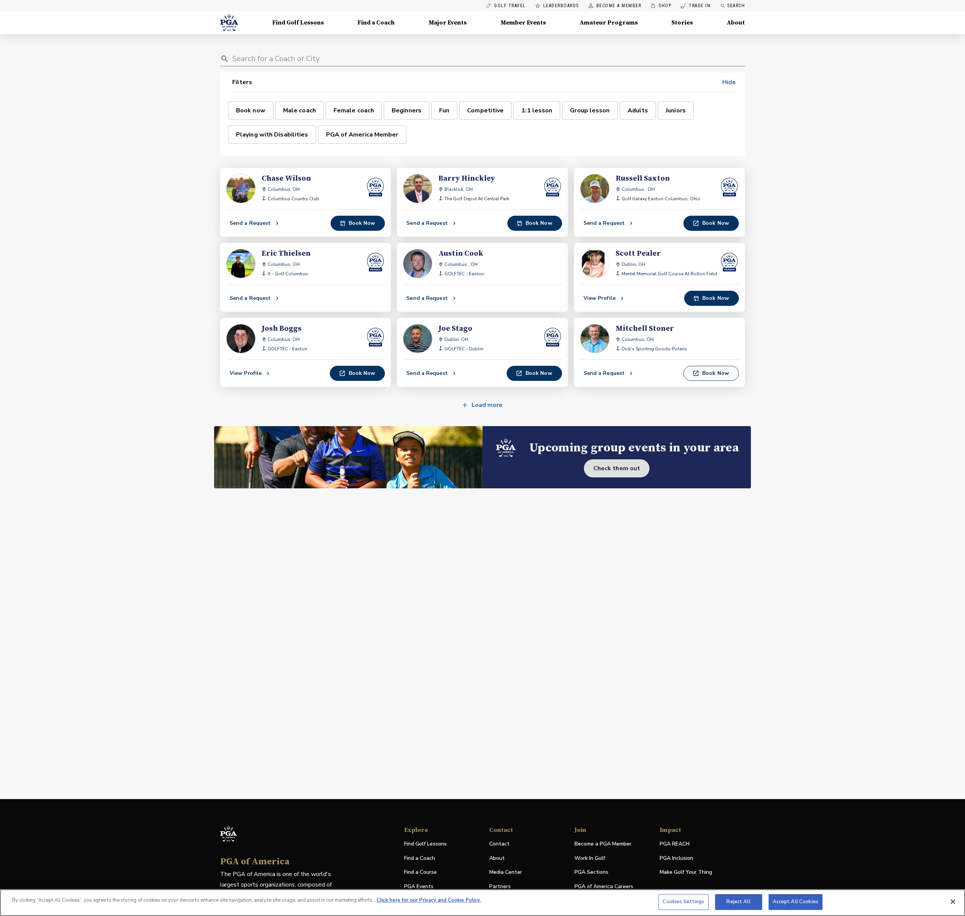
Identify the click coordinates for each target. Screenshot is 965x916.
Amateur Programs (609, 22)
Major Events (448, 22)
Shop (661, 5)
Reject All (738, 901)
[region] (482, 902)
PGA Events (418, 886)
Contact (499, 843)
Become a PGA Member (602, 843)
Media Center (505, 872)
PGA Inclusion (676, 858)
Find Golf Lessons (298, 22)
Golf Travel (510, 5)
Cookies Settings (683, 901)
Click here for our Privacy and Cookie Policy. (429, 900)
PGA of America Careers (603, 887)
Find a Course (420, 872)
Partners (500, 886)
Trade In (696, 5)
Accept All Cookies (795, 901)
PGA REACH (674, 844)
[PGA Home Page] (229, 22)
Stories (682, 22)
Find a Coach (376, 22)
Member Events (523, 22)
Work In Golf (589, 858)
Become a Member (619, 5)
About (736, 22)
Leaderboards (561, 5)
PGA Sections (591, 872)
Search (736, 5)
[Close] (953, 901)
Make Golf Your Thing (686, 872)
